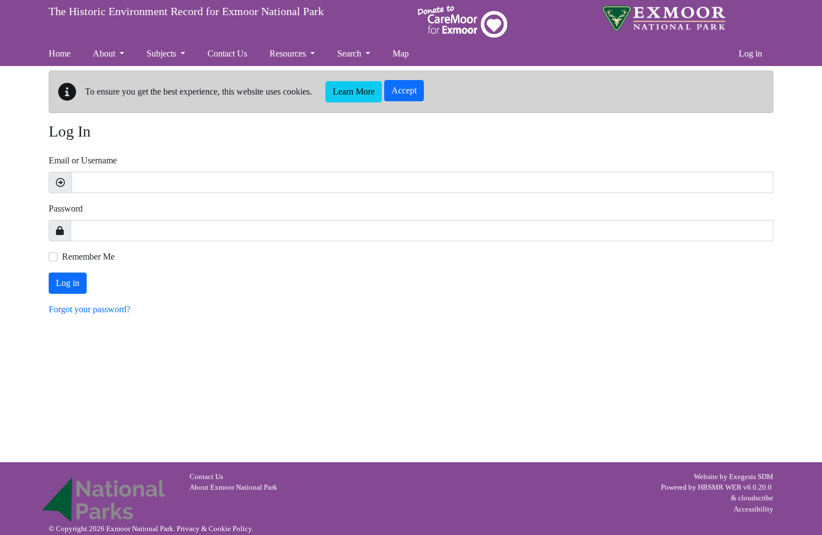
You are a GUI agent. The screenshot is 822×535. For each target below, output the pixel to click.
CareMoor (462, 21)
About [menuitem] (105, 53)
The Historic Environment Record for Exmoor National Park (186, 11)
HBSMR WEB (719, 487)
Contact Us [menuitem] (227, 53)
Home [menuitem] (59, 53)
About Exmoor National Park (233, 487)
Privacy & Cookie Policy (214, 529)
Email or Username (83, 160)
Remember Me (88, 256)
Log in (750, 53)
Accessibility (753, 509)
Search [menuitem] (350, 53)
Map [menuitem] (401, 53)
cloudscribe (755, 498)
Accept (404, 90)
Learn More (354, 91)
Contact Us (206, 477)
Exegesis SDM (751, 477)
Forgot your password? (89, 309)
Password (66, 208)
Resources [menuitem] (289, 53)
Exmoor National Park (663, 18)
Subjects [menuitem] (162, 53)
